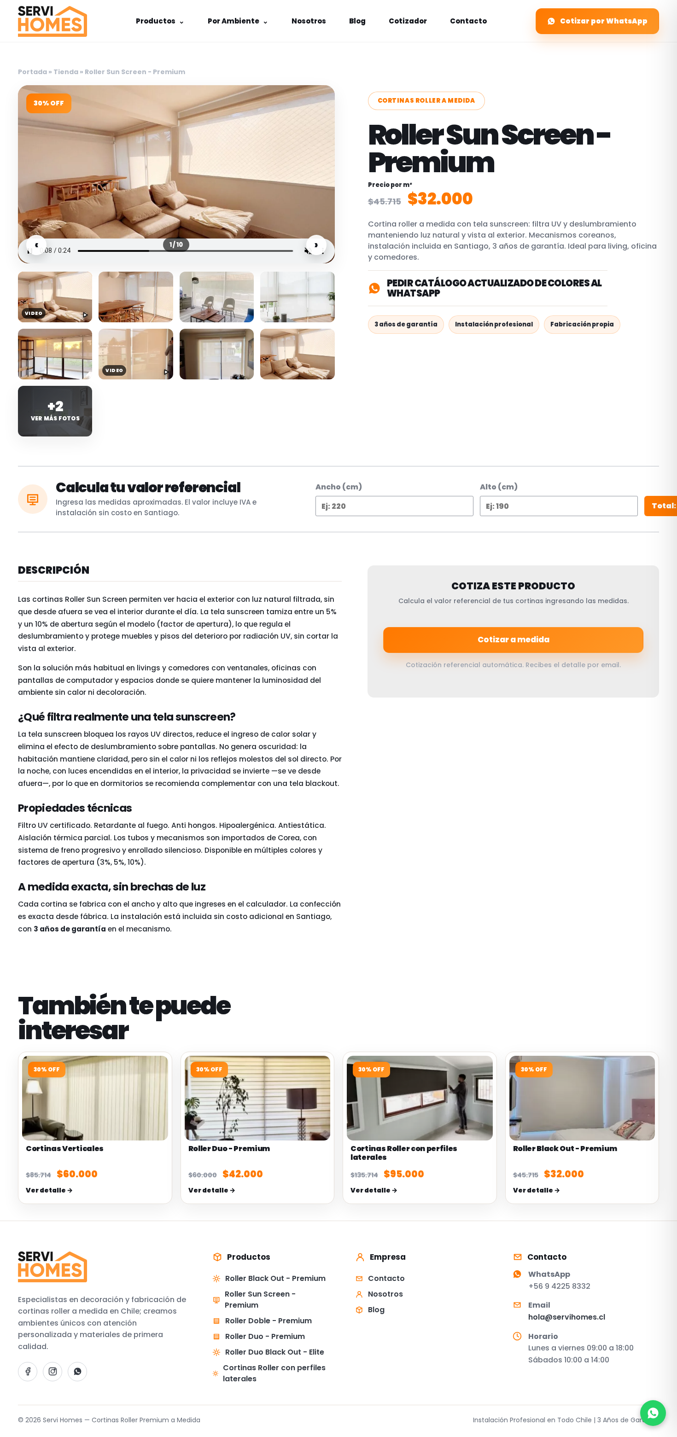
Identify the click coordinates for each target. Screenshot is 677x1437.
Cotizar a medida (513, 639)
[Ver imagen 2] (136, 297)
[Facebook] (27, 1371)
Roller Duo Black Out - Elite (274, 1352)
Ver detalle (49, 1190)
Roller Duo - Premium (265, 1336)
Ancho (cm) (338, 487)
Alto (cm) (499, 487)
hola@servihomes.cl (566, 1317)
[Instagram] (52, 1371)
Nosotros (309, 21)
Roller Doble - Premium (268, 1320)
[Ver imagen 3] (217, 297)
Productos (160, 21)
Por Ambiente (238, 21)
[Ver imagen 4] (297, 297)
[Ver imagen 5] (55, 354)
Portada (32, 71)
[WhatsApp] (77, 1371)
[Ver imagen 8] (297, 354)
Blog (357, 21)
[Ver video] (55, 297)
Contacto (468, 21)
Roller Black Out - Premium (275, 1278)
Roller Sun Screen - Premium (260, 1299)
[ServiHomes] (52, 21)
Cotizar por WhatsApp (604, 21)
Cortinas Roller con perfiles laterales (274, 1373)
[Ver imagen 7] (217, 354)
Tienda (65, 71)
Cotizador (408, 21)
